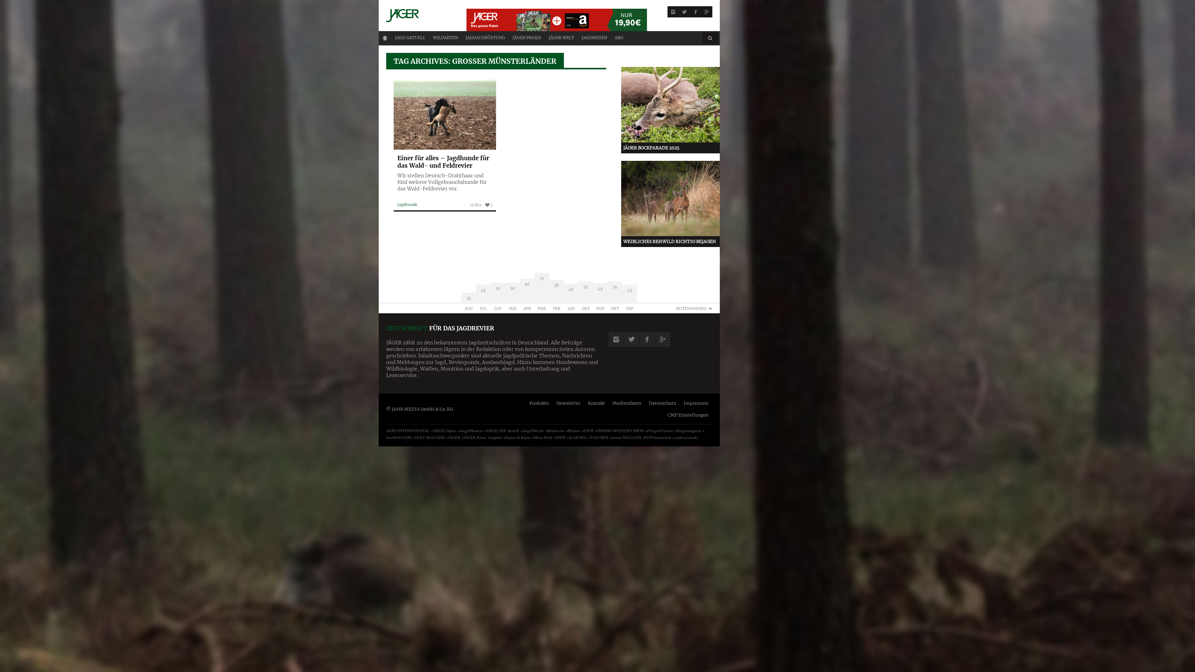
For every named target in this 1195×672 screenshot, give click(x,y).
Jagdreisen (594, 37)
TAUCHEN (599, 437)
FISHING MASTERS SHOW (620, 430)
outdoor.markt (686, 437)
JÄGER (454, 437)
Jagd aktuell (410, 37)
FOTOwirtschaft (657, 437)
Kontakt (596, 403)
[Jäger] (419, 15)
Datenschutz (662, 403)
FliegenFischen (660, 430)
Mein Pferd (543, 437)
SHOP (560, 437)
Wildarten (445, 37)
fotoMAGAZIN (399, 437)
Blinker (574, 430)
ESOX (588, 430)
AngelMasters (471, 430)
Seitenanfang (691, 308)
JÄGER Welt (561, 37)
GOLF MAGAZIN (430, 437)
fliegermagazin (688, 430)
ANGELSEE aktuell (502, 430)
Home (385, 38)
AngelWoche (533, 430)
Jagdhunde (407, 204)
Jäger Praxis (527, 37)
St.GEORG (578, 437)
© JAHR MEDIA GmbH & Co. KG (419, 409)
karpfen (496, 437)
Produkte (539, 403)
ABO (619, 37)
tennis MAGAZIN (626, 437)
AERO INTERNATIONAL (408, 430)
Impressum (696, 403)
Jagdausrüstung (485, 37)
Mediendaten (626, 403)
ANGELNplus (444, 430)
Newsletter (568, 403)
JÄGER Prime (474, 437)
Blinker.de (556, 430)
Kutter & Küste (518, 437)
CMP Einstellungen (688, 415)
